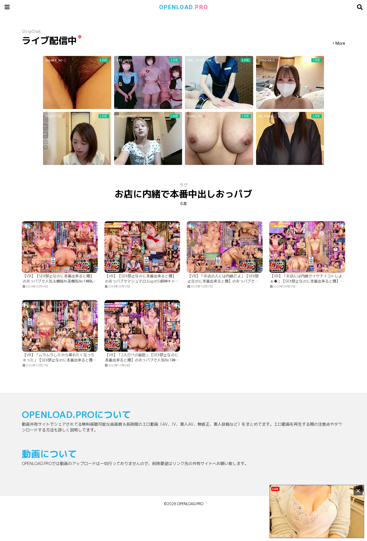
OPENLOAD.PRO (190, 503)
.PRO (183, 7)
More (340, 43)
